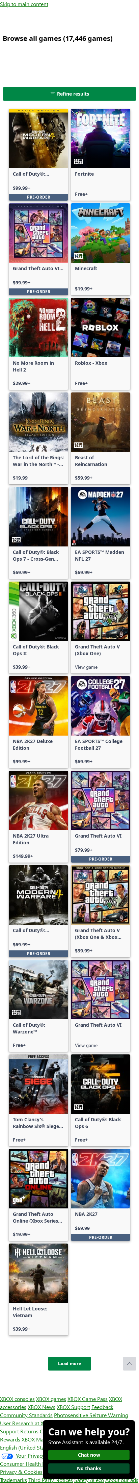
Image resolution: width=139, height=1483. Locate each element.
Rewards (10, 1439)
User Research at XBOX (27, 1423)
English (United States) (26, 1447)
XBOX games (51, 1398)
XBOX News (41, 1406)
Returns (29, 1431)
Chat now (89, 1455)
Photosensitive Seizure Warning (91, 1414)
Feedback (102, 1406)
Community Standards (26, 1414)
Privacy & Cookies (21, 1471)
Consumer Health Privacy (29, 1463)
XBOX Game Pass (87, 1398)
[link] (38, 155)
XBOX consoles (17, 1398)
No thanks (89, 1468)
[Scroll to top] (129, 1364)
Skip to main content (24, 3)
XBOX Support (73, 1406)
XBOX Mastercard (42, 1439)
